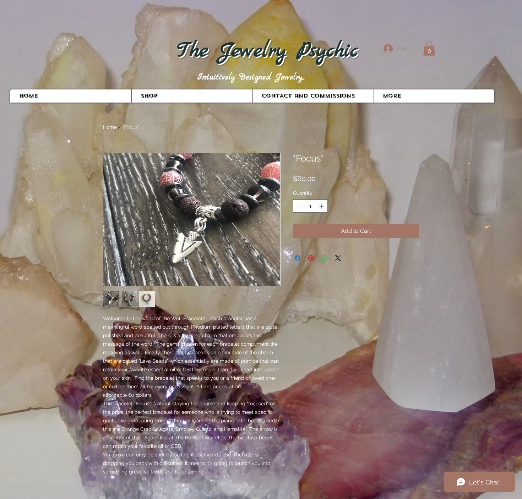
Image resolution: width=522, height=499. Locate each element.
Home (110, 127)
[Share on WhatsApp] (324, 258)
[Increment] (322, 206)
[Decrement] (298, 206)
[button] (429, 48)
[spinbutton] (310, 206)
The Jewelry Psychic (267, 51)
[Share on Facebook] (297, 258)
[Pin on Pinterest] (311, 258)
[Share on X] (338, 258)
